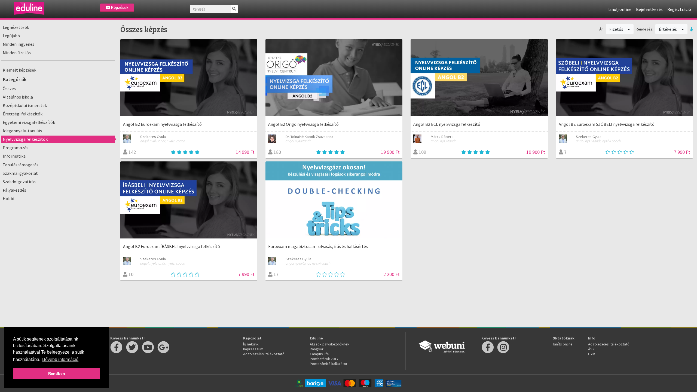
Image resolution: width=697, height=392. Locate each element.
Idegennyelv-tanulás (22, 130)
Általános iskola (18, 97)
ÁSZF (592, 349)
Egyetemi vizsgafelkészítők (29, 122)
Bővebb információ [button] (60, 359)
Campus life (319, 353)
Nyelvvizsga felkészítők (25, 139)
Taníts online (562, 344)
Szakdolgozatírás (19, 181)
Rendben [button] (56, 373)
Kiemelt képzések (19, 70)
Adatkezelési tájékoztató (264, 353)
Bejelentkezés (649, 9)
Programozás (15, 147)
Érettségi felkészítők (22, 114)
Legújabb (11, 35)
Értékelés (668, 29)
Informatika (14, 156)
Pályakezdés (14, 190)
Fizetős (616, 29)
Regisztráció (679, 9)
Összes (9, 88)
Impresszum (253, 349)
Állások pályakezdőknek (329, 344)
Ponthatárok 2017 (324, 358)
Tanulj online (619, 9)
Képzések (119, 7)
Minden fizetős (17, 52)
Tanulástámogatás (20, 164)
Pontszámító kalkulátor (328, 363)
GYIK (591, 353)
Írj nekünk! (251, 344)
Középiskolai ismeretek (25, 105)
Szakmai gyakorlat (20, 173)
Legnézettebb (16, 27)
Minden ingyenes (18, 44)
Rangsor (316, 349)
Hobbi (8, 198)
